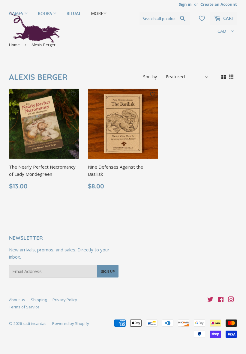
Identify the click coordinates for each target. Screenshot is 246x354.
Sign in (185, 4)
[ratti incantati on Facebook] (221, 300)
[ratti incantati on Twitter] (210, 300)
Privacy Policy (64, 299)
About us (17, 299)
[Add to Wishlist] (73, 94)
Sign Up (108, 271)
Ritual (74, 13)
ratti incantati (34, 323)
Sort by (150, 77)
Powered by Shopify (70, 323)
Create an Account (218, 4)
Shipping (39, 299)
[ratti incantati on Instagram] (231, 300)
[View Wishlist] (201, 18)
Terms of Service (24, 307)
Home (14, 44)
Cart (228, 18)
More (97, 13)
